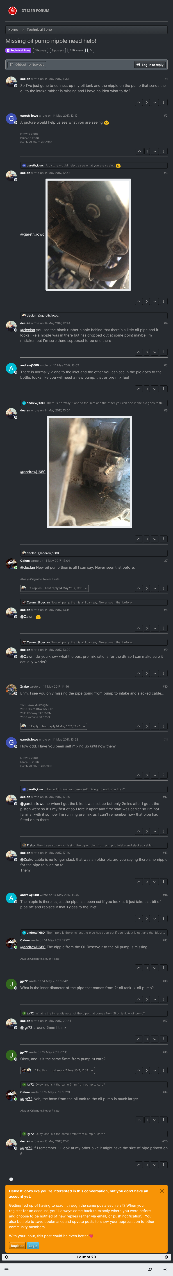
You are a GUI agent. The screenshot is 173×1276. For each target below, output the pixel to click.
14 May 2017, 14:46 (56, 686)
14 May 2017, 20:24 (58, 1021)
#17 (165, 1021)
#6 (166, 410)
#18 (165, 1052)
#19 (165, 1092)
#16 (165, 981)
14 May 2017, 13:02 (66, 365)
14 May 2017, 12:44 (57, 323)
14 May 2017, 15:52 (65, 739)
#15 (165, 940)
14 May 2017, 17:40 (57, 852)
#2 (166, 115)
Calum (25, 560)
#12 (165, 797)
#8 (166, 610)
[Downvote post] (155, 102)
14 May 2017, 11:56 (57, 79)
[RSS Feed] (90, 50)
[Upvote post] (139, 102)
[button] (6, 1269)
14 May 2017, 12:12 (64, 115)
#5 (166, 365)
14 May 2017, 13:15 (57, 610)
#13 (165, 852)
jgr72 (24, 981)
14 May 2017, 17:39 (57, 797)
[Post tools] (164, 102)
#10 (165, 686)
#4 (166, 323)
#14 (165, 895)
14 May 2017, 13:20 (57, 649)
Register (17, 1246)
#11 (166, 739)
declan (25, 79)
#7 (166, 560)
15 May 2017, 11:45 (57, 1141)
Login (33, 1246)
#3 (166, 173)
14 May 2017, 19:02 (57, 940)
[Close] (162, 1191)
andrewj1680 (29, 365)
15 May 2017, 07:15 (55, 1052)
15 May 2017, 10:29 (57, 1092)
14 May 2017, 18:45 (66, 895)
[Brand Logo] (12, 10)
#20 (165, 1141)
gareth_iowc (29, 115)
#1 (166, 79)
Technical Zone (20, 50)
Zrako (24, 686)
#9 (166, 649)
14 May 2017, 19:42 (55, 981)
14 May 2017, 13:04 (57, 410)
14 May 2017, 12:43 (57, 173)
